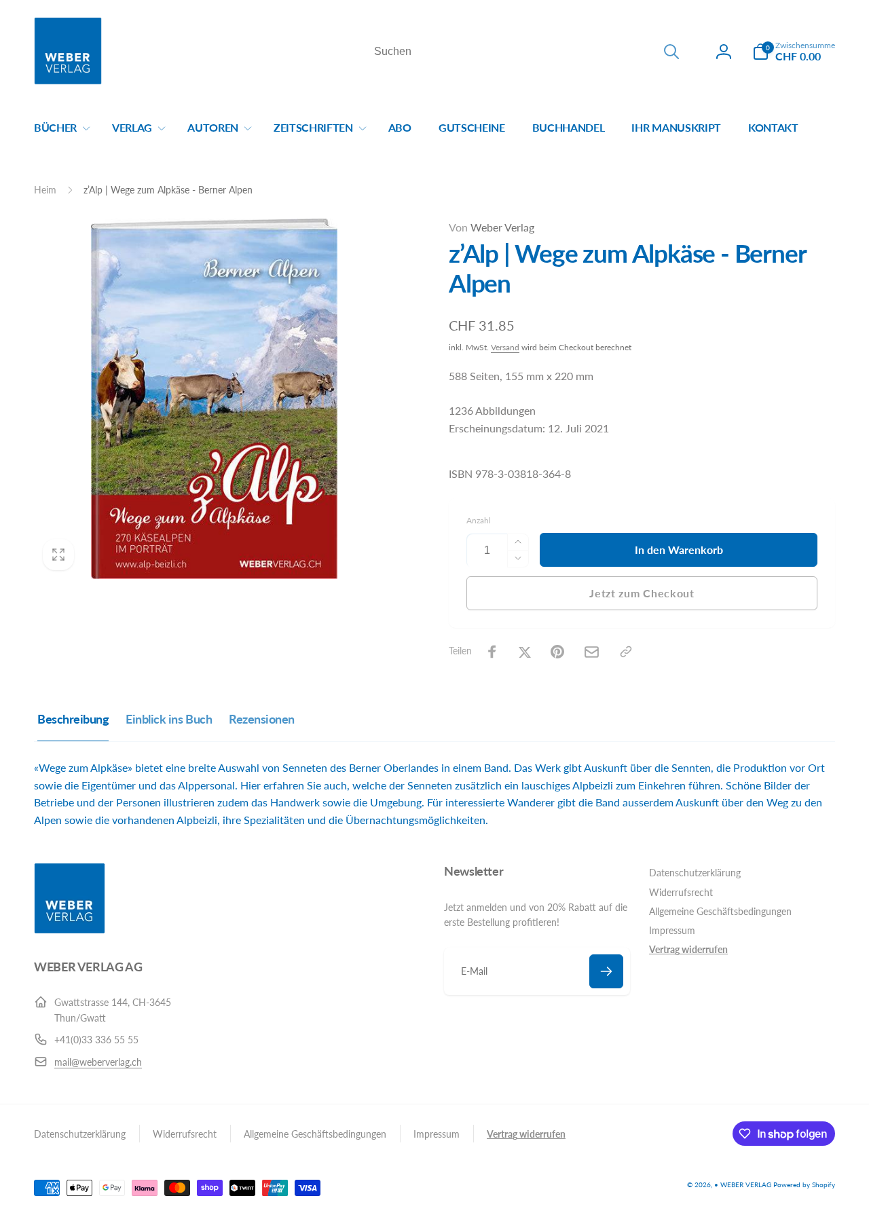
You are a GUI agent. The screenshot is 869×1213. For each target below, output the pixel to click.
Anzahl (478, 520)
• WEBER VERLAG (742, 1184)
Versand (505, 347)
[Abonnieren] (606, 971)
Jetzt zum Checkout (642, 592)
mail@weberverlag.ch (98, 1062)
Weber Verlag (491, 227)
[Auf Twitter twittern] (525, 651)
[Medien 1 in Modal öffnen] (214, 399)
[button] (793, 51)
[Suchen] (671, 51)
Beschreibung (73, 718)
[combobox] (525, 51)
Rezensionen (262, 718)
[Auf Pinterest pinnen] (557, 651)
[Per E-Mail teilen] (591, 651)
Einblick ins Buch (169, 718)
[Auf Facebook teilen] (492, 651)
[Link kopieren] (626, 651)
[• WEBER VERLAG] (69, 929)
